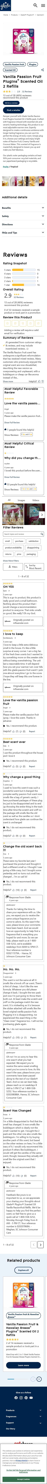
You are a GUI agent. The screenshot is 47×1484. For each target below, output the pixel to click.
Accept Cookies (23, 1479)
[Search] (35, 5)
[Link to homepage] (5, 5)
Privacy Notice (22, 1460)
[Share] (42, 69)
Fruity (6, 166)
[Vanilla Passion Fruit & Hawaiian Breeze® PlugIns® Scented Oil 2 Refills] (23, 1293)
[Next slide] (39, 1379)
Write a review (11, 102)
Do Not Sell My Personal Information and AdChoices (23, 1471)
